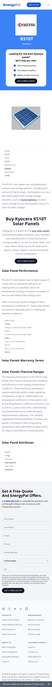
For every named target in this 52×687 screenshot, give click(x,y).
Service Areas (34, 624)
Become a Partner (36, 620)
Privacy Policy (43, 674)
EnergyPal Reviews (10, 656)
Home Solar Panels (10, 620)
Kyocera (8, 168)
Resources (32, 661)
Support (31, 647)
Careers (5, 661)
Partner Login (34, 634)
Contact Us (33, 652)
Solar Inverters (8, 629)
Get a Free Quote (26, 81)
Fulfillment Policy (25, 677)
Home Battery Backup (12, 624)
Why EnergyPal (9, 647)
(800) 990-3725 (12, 501)
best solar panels (40, 230)
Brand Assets (34, 629)
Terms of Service (9, 677)
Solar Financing (9, 634)
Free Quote (34, 5)
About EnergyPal (9, 652)
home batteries (29, 199)
